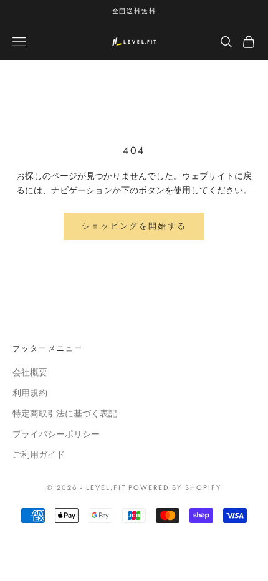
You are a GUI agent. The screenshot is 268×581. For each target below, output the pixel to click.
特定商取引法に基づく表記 (64, 413)
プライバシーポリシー (56, 434)
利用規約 (29, 393)
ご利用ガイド (38, 454)
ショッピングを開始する (134, 226)
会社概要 (29, 372)
